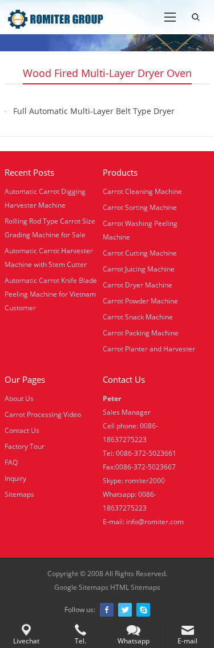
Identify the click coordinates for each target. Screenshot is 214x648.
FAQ (11, 462)
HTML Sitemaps (135, 587)
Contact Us (22, 430)
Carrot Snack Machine (138, 317)
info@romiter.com (155, 521)
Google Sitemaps (81, 587)
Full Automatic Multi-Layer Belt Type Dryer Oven (94, 118)
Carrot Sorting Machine (140, 207)
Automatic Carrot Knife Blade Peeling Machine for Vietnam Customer (51, 294)
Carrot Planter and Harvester (149, 349)
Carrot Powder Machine (140, 301)
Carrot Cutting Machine (140, 253)
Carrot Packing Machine (141, 333)
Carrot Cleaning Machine (142, 191)
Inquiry (15, 478)
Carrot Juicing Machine (139, 269)
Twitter (125, 610)
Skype (143, 610)
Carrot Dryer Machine (137, 285)
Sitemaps (19, 494)
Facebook (107, 610)
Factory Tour (25, 446)
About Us (19, 398)
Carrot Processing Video (43, 414)
